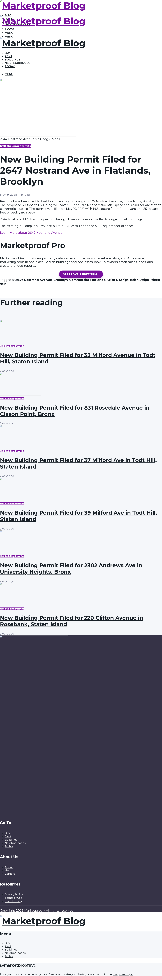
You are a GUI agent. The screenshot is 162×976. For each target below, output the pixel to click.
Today (10, 28)
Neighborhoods (17, 63)
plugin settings (123, 974)
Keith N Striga (118, 280)
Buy (8, 53)
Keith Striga (139, 280)
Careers (10, 873)
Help (8, 870)
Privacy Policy (14, 894)
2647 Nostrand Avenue (33, 280)
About (9, 867)
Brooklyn (60, 280)
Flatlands (97, 280)
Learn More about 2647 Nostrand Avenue (31, 232)
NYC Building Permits (15, 146)
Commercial (79, 280)
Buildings (12, 59)
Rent (8, 56)
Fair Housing (13, 901)
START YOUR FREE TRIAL (81, 274)
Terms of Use (13, 897)
